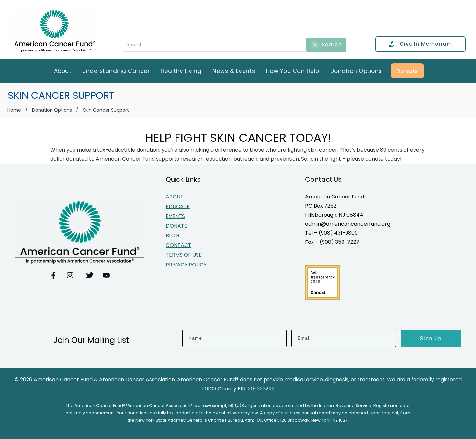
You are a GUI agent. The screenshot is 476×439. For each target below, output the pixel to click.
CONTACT (178, 245)
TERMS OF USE (184, 255)
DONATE (176, 226)
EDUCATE (178, 206)
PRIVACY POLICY (186, 264)
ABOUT (175, 196)
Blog (173, 235)
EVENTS (175, 216)
